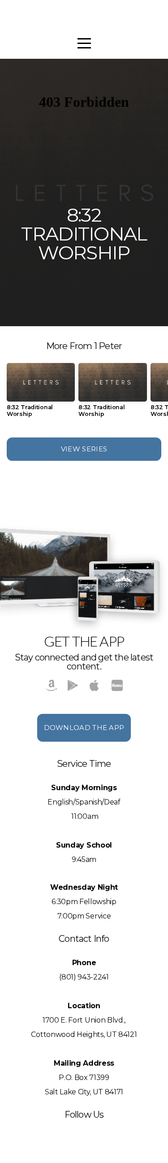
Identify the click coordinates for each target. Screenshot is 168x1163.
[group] (41, 393)
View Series (84, 449)
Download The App (84, 727)
